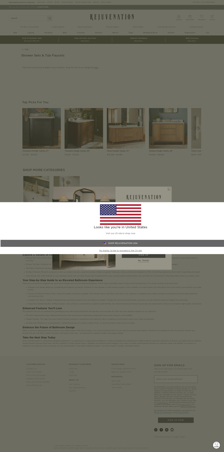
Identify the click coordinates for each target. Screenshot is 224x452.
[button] (216, 445)
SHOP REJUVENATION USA (123, 243)
